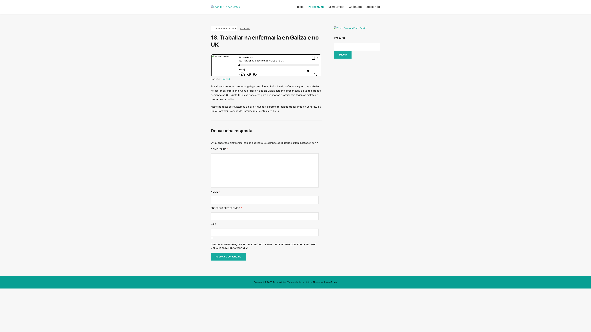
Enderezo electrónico (226, 208)
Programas (316, 7)
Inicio (300, 7)
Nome (215, 191)
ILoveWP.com (330, 282)
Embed (226, 79)
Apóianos (355, 7)
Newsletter (336, 7)
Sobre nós (373, 7)
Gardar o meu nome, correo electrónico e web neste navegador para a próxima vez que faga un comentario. (263, 246)
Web (213, 224)
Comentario (219, 149)
